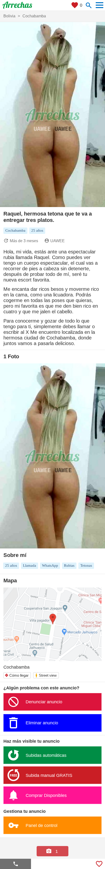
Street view (46, 675)
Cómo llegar (17, 675)
